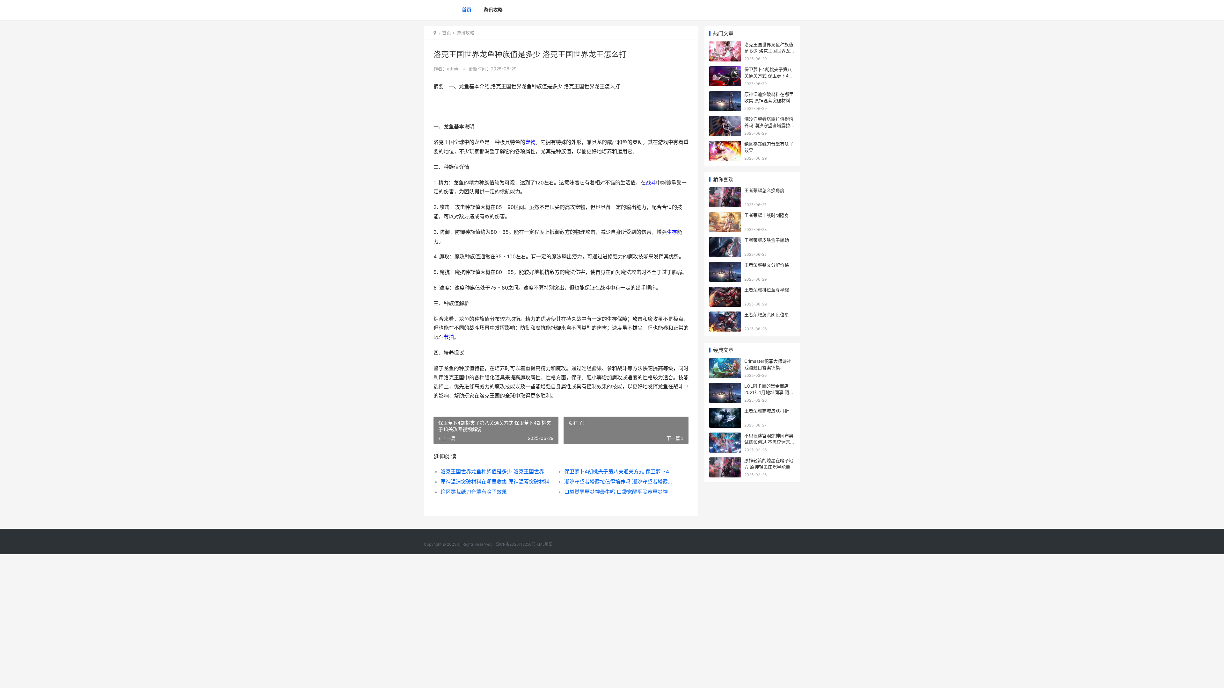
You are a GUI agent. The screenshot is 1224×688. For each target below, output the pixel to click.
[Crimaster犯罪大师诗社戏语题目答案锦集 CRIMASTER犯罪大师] (725, 362)
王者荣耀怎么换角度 (764, 190)
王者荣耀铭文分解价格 (766, 265)
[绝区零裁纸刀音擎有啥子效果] (725, 144)
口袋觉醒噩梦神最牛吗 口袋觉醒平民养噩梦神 (616, 492)
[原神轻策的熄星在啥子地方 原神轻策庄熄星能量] (725, 461)
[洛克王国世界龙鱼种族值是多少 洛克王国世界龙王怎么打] (725, 45)
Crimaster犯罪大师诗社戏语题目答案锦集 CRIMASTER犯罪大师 (767, 367)
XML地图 (544, 544)
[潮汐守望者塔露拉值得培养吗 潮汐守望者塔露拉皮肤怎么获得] (725, 120)
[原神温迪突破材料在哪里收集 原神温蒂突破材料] (725, 95)
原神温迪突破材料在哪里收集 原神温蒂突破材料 (495, 481)
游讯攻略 (493, 10)
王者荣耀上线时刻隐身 (766, 215)
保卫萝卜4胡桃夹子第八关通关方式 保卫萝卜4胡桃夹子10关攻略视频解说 (619, 471)
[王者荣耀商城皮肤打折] (725, 411)
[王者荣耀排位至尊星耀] (725, 290)
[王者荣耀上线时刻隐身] (725, 216)
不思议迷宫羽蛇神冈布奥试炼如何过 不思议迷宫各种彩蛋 (769, 442)
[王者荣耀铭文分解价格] (725, 266)
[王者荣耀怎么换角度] (725, 191)
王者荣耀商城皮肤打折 (766, 410)
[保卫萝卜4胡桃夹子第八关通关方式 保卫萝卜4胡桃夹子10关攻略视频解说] (725, 70)
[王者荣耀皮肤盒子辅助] (725, 241)
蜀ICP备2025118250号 (515, 544)
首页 (466, 10)
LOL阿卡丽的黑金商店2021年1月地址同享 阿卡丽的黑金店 (769, 392)
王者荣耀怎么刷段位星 (766, 314)
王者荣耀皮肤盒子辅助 (766, 240)
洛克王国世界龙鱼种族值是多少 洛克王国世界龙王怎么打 (496, 471)
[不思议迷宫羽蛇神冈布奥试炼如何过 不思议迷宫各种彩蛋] (725, 436)
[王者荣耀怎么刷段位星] (725, 315)
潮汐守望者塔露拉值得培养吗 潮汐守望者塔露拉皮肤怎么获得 (619, 481)
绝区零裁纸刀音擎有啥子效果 (474, 492)
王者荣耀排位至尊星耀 (766, 289)
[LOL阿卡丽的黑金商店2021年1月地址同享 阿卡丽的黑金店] (725, 387)
